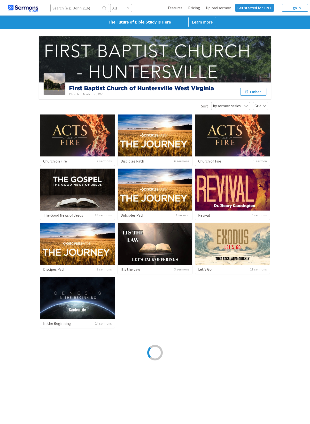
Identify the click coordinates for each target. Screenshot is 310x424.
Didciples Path (132, 215)
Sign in (295, 7)
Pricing (194, 7)
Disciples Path (132, 161)
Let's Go (205, 269)
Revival (204, 215)
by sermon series (227, 105)
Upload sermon (218, 7)
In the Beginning (57, 323)
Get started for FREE (254, 7)
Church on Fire (55, 161)
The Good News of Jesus (63, 215)
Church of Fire (209, 161)
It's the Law (130, 269)
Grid (258, 105)
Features (175, 7)
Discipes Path (54, 269)
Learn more (202, 22)
